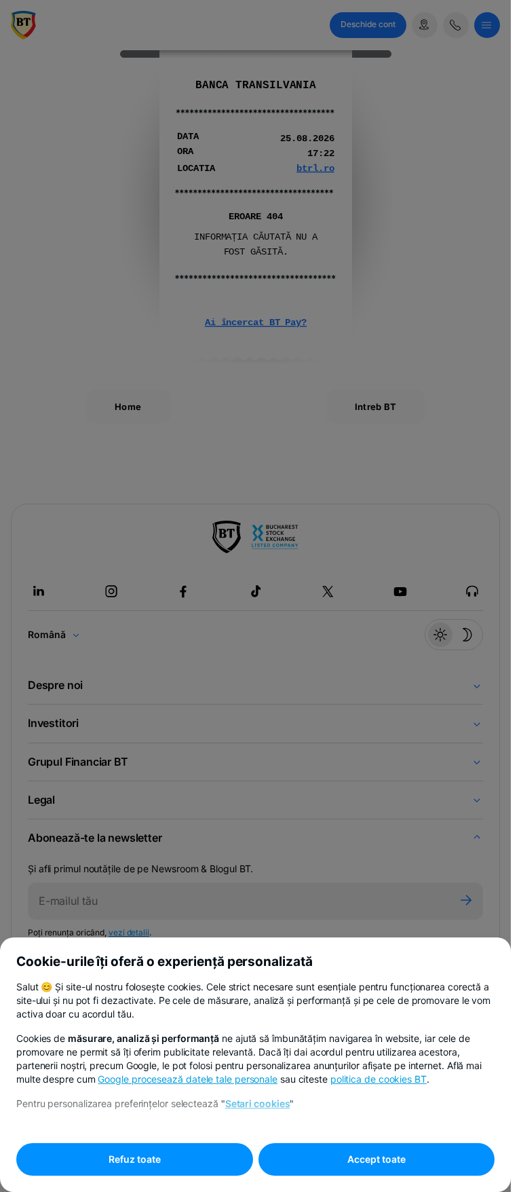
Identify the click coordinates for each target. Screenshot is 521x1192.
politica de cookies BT (378, 1079)
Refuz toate (135, 1159)
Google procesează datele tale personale (187, 1079)
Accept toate (376, 1159)
